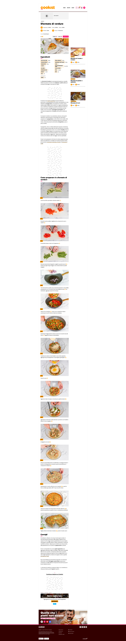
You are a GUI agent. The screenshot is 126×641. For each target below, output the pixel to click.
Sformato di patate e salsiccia (77, 81)
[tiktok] (42, 622)
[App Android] (46, 639)
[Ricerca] (77, 8)
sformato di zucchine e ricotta (53, 142)
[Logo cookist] (48, 8)
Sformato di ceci (75, 103)
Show (73, 7)
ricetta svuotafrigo (51, 100)
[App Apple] (41, 639)
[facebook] (50, 622)
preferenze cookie (61, 634)
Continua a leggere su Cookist (54, 574)
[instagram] (44, 622)
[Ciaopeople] (85, 638)
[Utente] (82, 8)
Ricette (68, 7)
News (64, 7)
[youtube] (47, 622)
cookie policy (61, 631)
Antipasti (42, 592)
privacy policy (61, 629)
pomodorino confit (45, 556)
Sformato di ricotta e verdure (77, 59)
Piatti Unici (46, 592)
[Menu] (84, 8)
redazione (60, 632)
